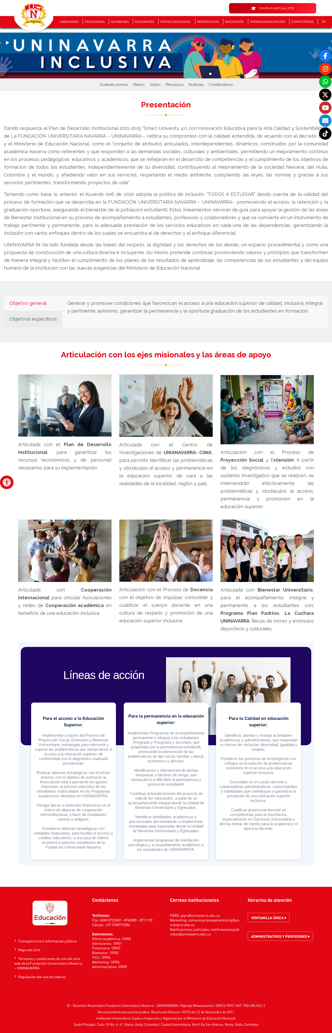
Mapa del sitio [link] (29, 949)
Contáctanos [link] (221, 84)
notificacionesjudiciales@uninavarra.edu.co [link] (204, 931)
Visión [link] (155, 84)
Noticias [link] (196, 84)
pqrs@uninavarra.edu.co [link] (200, 915)
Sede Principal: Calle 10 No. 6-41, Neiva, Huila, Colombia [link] (116, 1024)
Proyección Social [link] (175, 22)
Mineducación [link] (203, 1005)
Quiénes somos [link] (114, 84)
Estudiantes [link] (144, 22)
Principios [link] (174, 84)
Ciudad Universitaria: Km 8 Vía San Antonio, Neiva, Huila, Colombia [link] (209, 1024)
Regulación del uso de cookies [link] (42, 976)
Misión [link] (138, 84)
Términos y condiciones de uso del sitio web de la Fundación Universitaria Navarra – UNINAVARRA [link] (48, 963)
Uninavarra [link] (69, 22)
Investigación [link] (208, 22)
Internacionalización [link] (267, 22)
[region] (166, 753)
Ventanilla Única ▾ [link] (268, 917)
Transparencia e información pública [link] (47, 941)
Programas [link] (95, 22)
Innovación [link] (234, 22)
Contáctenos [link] (302, 22)
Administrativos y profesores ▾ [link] (280, 936)
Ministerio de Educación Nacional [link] (211, 1018)
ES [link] (323, 22)
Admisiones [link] (120, 22)
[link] (6, 482)
